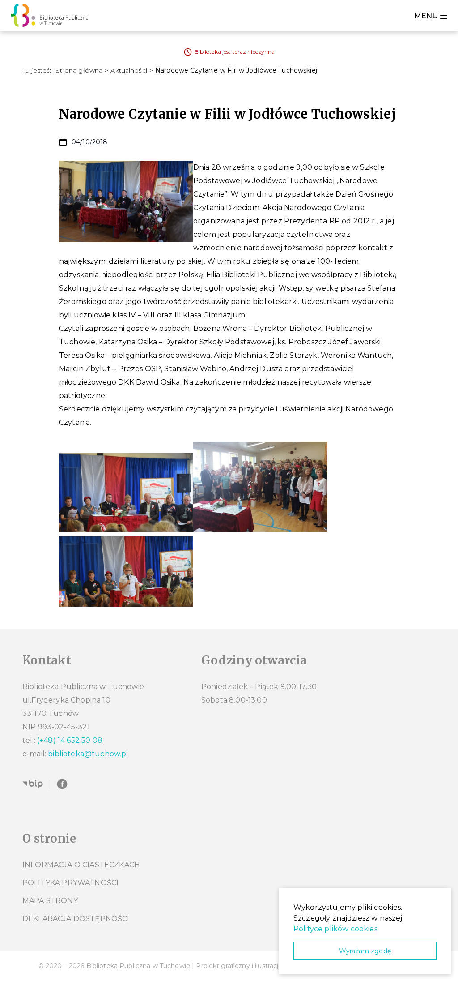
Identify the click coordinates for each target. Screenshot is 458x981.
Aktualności (128, 70)
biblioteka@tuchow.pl (88, 754)
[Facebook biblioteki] (62, 784)
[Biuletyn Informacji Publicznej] (32, 784)
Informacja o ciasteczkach (81, 865)
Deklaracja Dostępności (76, 918)
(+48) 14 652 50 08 (69, 740)
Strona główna (78, 70)
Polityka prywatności (70, 882)
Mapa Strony (50, 900)
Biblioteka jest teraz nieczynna (235, 51)
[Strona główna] (52, 15)
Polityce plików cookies (335, 929)
